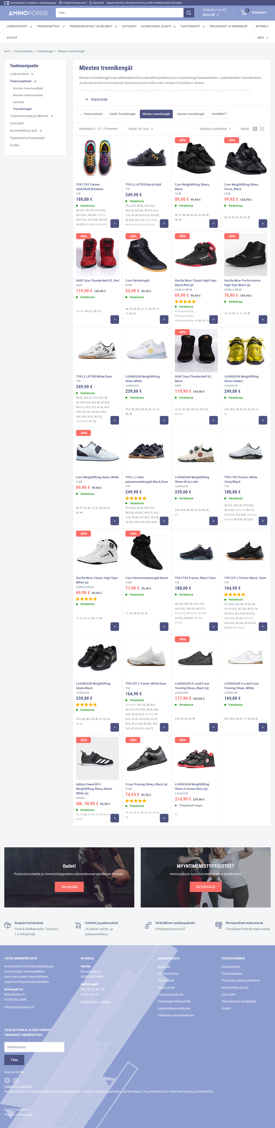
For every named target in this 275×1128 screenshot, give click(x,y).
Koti (6, 51)
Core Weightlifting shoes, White (97, 477)
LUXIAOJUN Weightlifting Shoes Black (93, 685)
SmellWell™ (220, 114)
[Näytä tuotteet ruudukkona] (255, 129)
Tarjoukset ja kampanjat (228, 26)
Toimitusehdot (168, 973)
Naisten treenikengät (190, 114)
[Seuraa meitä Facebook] (7, 1080)
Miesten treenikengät (156, 114)
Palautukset (165, 987)
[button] (185, 301)
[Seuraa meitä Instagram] (15, 1080)
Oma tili (209, 14)
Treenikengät (45, 51)
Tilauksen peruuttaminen (175, 1015)
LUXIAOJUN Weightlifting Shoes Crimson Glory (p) (192, 786)
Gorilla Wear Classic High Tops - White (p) (97, 580)
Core (178, 194)
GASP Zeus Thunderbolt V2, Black (193, 378)
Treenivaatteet (48, 26)
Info (260, 37)
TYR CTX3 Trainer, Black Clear (195, 578)
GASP (79, 285)
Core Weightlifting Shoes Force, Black (241, 186)
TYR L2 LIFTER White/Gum (94, 376)
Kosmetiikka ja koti (156, 26)
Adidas (80, 798)
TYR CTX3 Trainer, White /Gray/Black (240, 479)
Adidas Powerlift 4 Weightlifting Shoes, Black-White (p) (94, 789)
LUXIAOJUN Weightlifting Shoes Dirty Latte (192, 479)
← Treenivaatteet (91, 114)
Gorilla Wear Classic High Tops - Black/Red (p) (196, 282)
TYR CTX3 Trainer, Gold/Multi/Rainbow (89, 186)
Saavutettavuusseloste (173, 1008)
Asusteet (18, 102)
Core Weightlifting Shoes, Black (192, 186)
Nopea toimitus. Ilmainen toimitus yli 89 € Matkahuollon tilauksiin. (144, 3)
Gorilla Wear (183, 290)
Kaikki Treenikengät (122, 114)
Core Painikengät (137, 280)
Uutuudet (129, 26)
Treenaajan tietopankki (174, 1001)
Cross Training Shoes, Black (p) (146, 784)
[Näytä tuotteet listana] (262, 129)
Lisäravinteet (17, 26)
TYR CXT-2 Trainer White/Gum (145, 683)
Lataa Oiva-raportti (18, 1086)
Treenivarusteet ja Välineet (91, 26)
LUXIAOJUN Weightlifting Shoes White (142, 378)
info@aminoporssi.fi (74, 3)
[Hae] (188, 12)
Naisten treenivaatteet (28, 88)
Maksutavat (165, 980)
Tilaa (14, 1060)
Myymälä (98, 3)
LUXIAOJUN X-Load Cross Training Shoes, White (241, 685)
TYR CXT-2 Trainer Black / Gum (245, 578)
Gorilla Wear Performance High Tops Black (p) (242, 282)
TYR (78, 194)
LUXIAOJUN (132, 386)
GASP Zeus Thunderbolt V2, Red (97, 280)
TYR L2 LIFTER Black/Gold (143, 184)
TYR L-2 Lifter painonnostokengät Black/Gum (146, 479)
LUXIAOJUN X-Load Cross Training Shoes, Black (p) (192, 685)
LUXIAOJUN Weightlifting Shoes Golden (241, 378)
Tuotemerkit (190, 26)
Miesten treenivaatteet (28, 95)
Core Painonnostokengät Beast (146, 578)
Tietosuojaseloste (170, 994)
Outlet (12, 37)
